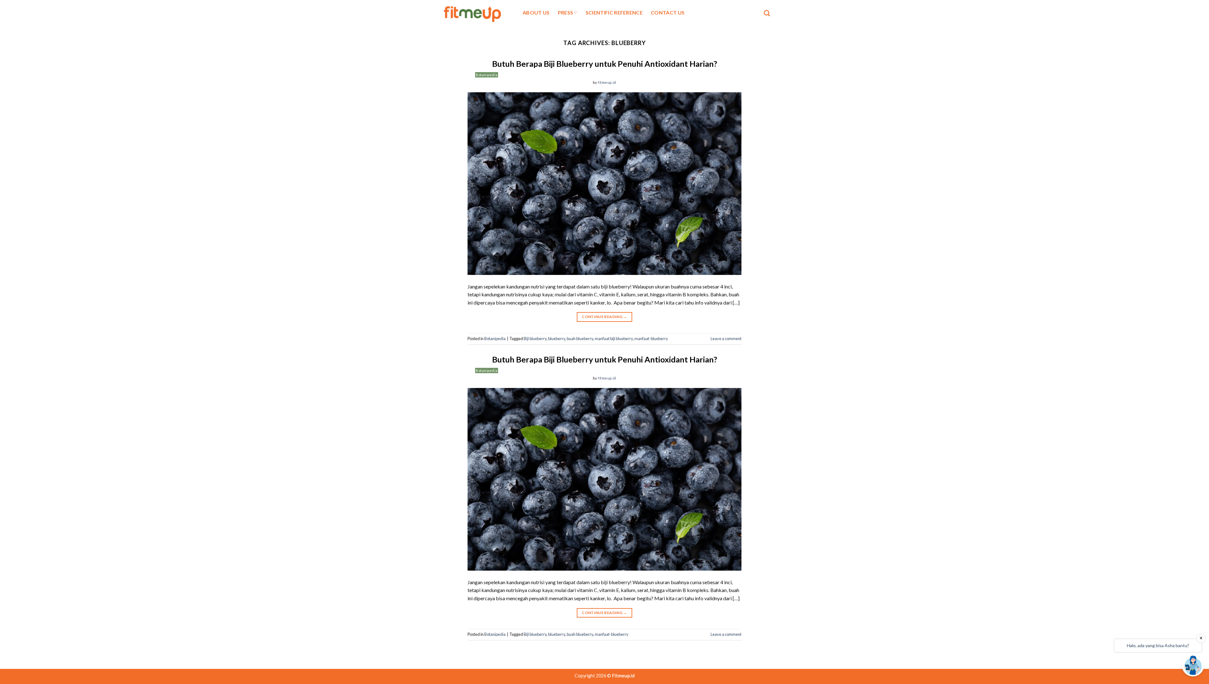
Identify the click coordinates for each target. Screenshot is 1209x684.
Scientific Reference (614, 12)
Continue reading (604, 316)
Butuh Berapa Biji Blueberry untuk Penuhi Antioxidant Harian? (604, 63)
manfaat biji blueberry (614, 338)
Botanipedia (486, 75)
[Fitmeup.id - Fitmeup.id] (476, 13)
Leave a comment (726, 338)
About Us (536, 12)
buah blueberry (580, 338)
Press (565, 12)
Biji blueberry (535, 338)
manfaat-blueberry (651, 338)
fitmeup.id (607, 82)
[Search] (767, 13)
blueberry (556, 338)
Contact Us (667, 12)
